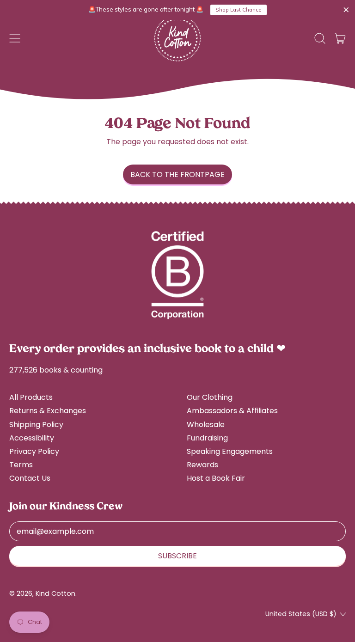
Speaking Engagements (230, 451)
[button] (320, 38)
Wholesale (206, 424)
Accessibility (31, 438)
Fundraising (207, 438)
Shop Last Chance (238, 9)
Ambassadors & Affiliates (232, 410)
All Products (31, 397)
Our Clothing (210, 397)
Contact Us (29, 478)
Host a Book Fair (216, 478)
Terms (21, 464)
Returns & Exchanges (47, 410)
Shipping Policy (36, 424)
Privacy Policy (34, 451)
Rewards (202, 464)
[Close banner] (346, 10)
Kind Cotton (55, 593)
